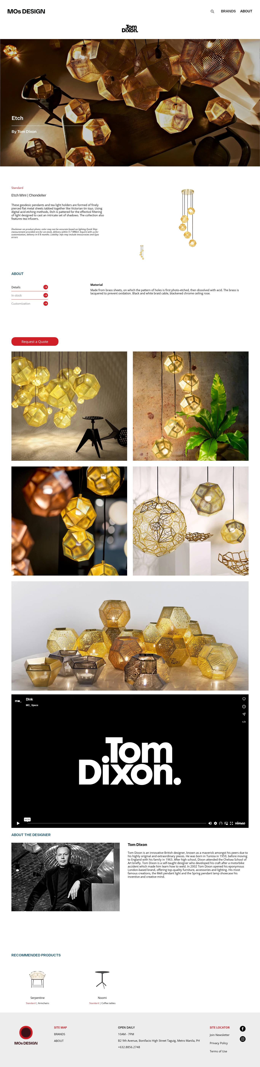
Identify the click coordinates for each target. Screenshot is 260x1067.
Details (15, 287)
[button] (228, 11)
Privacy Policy (219, 1043)
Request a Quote (35, 341)
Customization (20, 303)
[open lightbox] (187, 218)
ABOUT (246, 11)
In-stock (16, 295)
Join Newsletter (220, 1035)
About (59, 1041)
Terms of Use (218, 1051)
